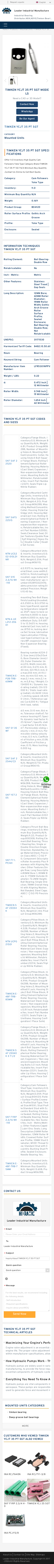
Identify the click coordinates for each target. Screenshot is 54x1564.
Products (14, 29)
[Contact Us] (46, 782)
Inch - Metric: (11, 275)
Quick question (13, 1265)
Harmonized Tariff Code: (18, 346)
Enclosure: (10, 229)
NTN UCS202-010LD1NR (11, 556)
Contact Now (27, 104)
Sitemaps (40, 1555)
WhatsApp (27, 111)
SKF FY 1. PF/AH (10, 862)
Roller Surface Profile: (17, 213)
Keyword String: (13, 359)
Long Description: (14, 293)
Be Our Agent (27, 118)
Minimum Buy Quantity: (17, 194)
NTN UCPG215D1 (11, 943)
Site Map (30, 1555)
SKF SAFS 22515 (11, 519)
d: (5, 382)
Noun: (7, 353)
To (7, 1241)
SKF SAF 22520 (11, 462)
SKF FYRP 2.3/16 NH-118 (11, 1120)
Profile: (8, 223)
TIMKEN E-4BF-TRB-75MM (11, 1166)
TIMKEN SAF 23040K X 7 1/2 (11, 1053)
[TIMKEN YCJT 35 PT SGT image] (27, 61)
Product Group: (13, 207)
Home (5, 29)
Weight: (8, 200)
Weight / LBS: (11, 376)
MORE (25, 1426)
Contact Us (19, 1555)
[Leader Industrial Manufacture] (7, 11)
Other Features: (13, 281)
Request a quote (17, 2)
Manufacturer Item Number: (14, 368)
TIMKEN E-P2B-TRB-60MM (11, 678)
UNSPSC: (9, 339)
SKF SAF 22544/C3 (11, 760)
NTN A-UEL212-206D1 (10, 622)
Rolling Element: (13, 259)
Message (9, 1285)
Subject (9, 1253)
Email (8, 1229)
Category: (10, 178)
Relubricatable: (12, 268)
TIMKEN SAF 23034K (11, 908)
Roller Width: (11, 391)
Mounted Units (26, 29)
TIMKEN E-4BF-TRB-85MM (11, 996)
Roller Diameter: (13, 400)
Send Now (19, 1314)
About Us (7, 1555)
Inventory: (10, 188)
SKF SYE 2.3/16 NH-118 (11, 580)
